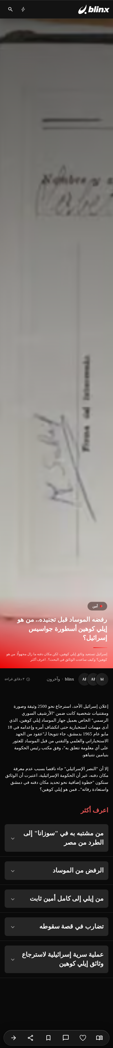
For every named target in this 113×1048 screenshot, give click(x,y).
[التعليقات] (66, 1037)
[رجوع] (13, 1037)
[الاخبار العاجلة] (23, 9)
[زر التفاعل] (82, 1037)
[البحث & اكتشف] (10, 9)
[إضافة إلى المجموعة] (48, 1037)
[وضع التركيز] (99, 1037)
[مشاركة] (31, 1037)
